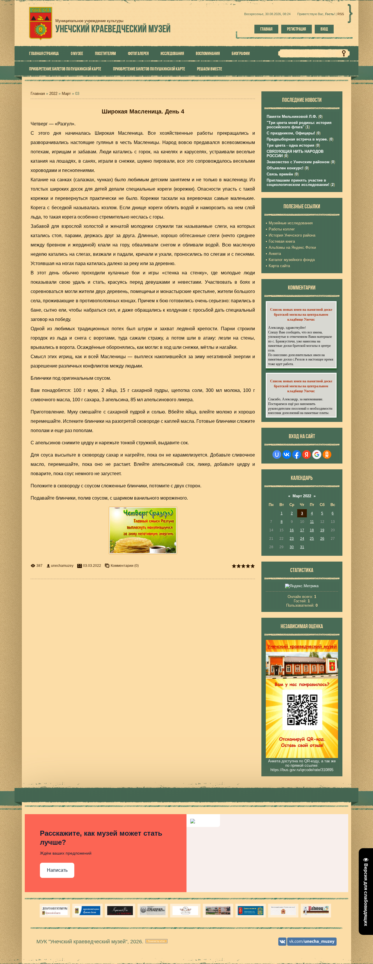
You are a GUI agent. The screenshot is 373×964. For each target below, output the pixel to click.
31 (302, 547)
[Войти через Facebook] (296, 454)
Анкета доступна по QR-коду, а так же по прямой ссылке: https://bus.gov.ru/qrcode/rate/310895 (302, 765)
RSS (340, 14)
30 (292, 547)
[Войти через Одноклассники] (327, 454)
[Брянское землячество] (250, 910)
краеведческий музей (112, 28)
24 (302, 539)
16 (292, 530)
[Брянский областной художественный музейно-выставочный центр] (218, 910)
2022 (53, 93)
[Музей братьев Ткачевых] (185, 910)
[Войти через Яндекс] (306, 454)
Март (66, 93)
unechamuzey (62, 566)
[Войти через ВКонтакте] (286, 454)
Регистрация (296, 29)
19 (322, 530)
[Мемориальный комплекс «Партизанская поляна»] (283, 910)
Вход (324, 29)
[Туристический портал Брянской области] (87, 910)
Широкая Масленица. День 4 (143, 111)
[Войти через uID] (276, 454)
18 (312, 530)
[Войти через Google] (316, 454)
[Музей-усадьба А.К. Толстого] (120, 910)
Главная (266, 29)
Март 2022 (302, 496)
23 (292, 539)
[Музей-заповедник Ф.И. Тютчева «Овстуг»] (153, 910)
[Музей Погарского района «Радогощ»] (316, 910)
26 (322, 539)
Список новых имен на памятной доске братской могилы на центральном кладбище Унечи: (301, 314)
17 (302, 530)
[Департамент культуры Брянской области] (55, 910)
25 (312, 539)
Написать (57, 870)
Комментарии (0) (125, 566)
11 (312, 522)
